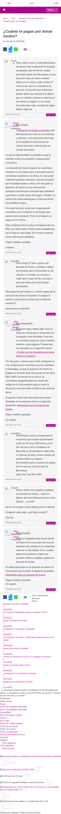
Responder (50, 115)
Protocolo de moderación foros (12, 734)
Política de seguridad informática (13, 707)
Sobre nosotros (6, 701)
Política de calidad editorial (11, 723)
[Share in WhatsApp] (16, 49)
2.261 (8, 3)
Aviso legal (4, 721)
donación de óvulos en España (34, 130)
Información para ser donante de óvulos (25, 575)
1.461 (31, 3)
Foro (13, 18)
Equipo (3, 704)
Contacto (3, 718)
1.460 (55, 3)
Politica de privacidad (9, 726)
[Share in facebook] (5, 49)
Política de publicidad (9, 732)
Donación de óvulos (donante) (31, 18)
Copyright (4, 737)
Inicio (5, 18)
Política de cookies (8, 729)
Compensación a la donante (14, 21)
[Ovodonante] (9, 10)
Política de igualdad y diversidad (13, 710)
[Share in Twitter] (10, 49)
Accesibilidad (5, 712)
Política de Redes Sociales (11, 715)
